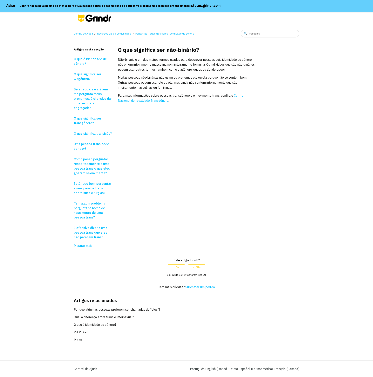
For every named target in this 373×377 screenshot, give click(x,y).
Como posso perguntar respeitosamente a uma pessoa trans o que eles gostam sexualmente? (92, 166)
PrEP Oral (81, 332)
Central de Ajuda (83, 33)
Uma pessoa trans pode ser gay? (91, 146)
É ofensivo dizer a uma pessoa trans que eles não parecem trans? (90, 232)
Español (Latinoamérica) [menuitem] (256, 369)
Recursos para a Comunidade (114, 33)
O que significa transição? (93, 133)
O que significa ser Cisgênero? (87, 76)
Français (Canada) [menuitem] (286, 369)
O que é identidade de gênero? (90, 61)
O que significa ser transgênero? (87, 120)
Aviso (10, 5)
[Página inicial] (94, 21)
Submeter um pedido (200, 287)
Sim (178, 267)
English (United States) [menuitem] (222, 369)
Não (198, 267)
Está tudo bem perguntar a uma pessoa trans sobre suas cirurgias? (92, 188)
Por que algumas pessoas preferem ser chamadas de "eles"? (117, 309)
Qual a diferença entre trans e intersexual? (104, 317)
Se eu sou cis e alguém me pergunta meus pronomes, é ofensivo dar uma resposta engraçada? (93, 98)
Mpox (78, 340)
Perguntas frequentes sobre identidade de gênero (164, 33)
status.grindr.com (205, 5)
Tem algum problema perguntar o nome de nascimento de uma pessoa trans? (89, 210)
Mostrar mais (83, 246)
